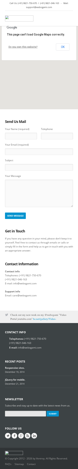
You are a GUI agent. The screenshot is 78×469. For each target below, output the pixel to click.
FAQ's (8, 464)
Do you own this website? (23, 47)
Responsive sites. (15, 368)
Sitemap (19, 464)
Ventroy (40, 458)
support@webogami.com (39, 7)
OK (63, 47)
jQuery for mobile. (15, 379)
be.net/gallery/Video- (44, 314)
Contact (31, 464)
